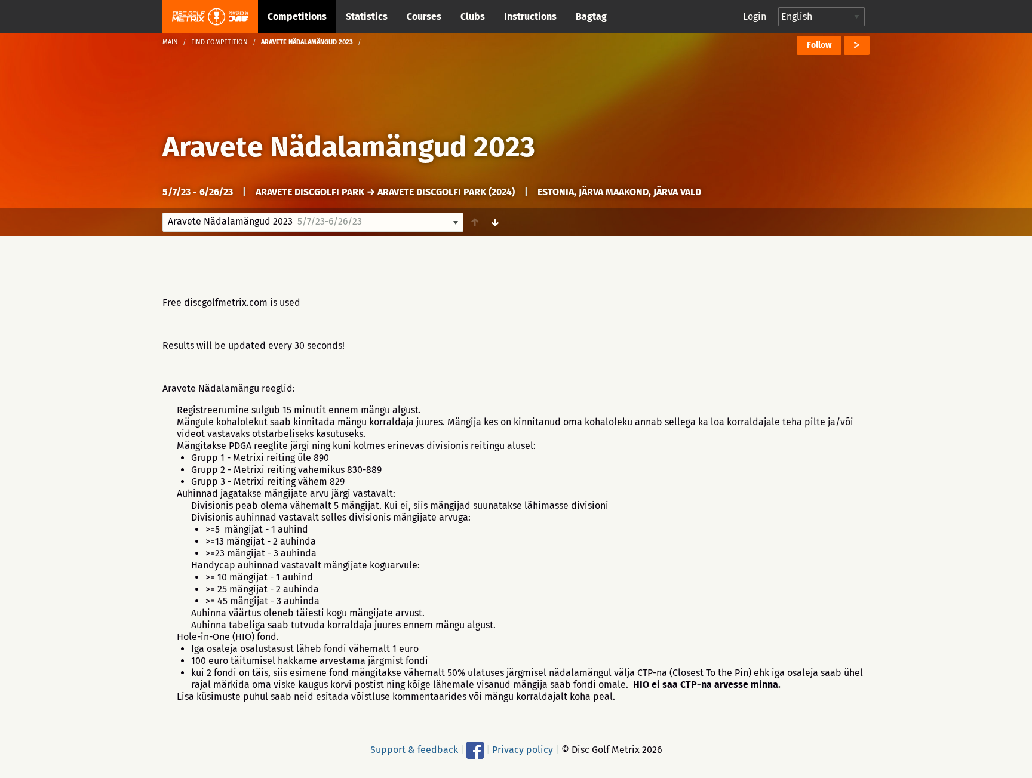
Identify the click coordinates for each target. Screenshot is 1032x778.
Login (754, 16)
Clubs (472, 16)
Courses (424, 16)
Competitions (297, 16)
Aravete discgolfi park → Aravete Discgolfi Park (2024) (385, 192)
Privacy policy (522, 749)
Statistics (367, 16)
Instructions (530, 16)
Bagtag (591, 16)
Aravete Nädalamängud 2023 (348, 147)
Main (170, 42)
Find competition (219, 42)
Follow (819, 45)
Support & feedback (414, 749)
